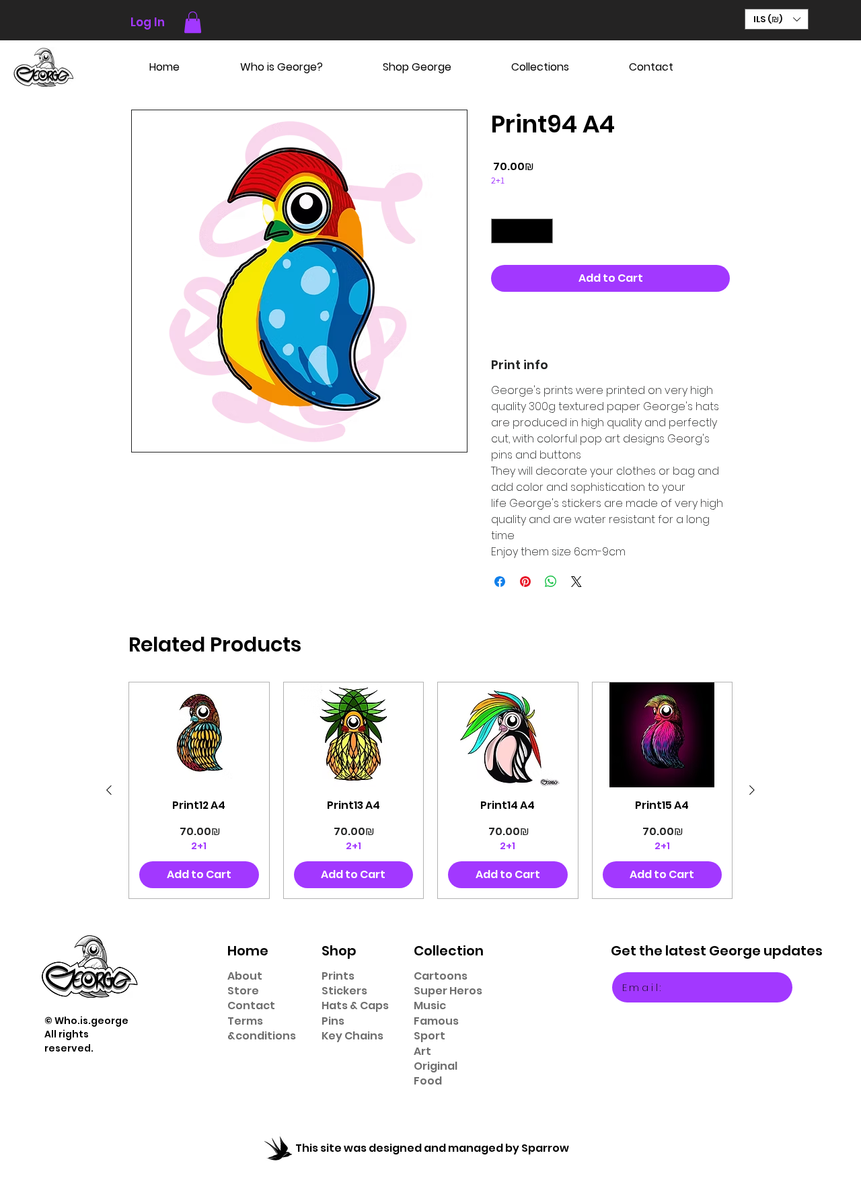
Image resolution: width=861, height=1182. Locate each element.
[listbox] (777, 19)
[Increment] (542, 231)
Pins (333, 1021)
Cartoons (440, 976)
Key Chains (352, 1035)
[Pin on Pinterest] (525, 582)
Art (422, 1051)
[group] (430, 790)
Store (243, 990)
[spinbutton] (522, 231)
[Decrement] (501, 231)
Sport (429, 1035)
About (244, 976)
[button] (193, 22)
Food (428, 1081)
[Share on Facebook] (500, 582)
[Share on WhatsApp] (551, 582)
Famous (436, 1021)
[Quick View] (199, 734)
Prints (338, 976)
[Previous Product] (109, 790)
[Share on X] (576, 582)
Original (435, 1066)
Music (430, 1005)
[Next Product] (752, 790)
